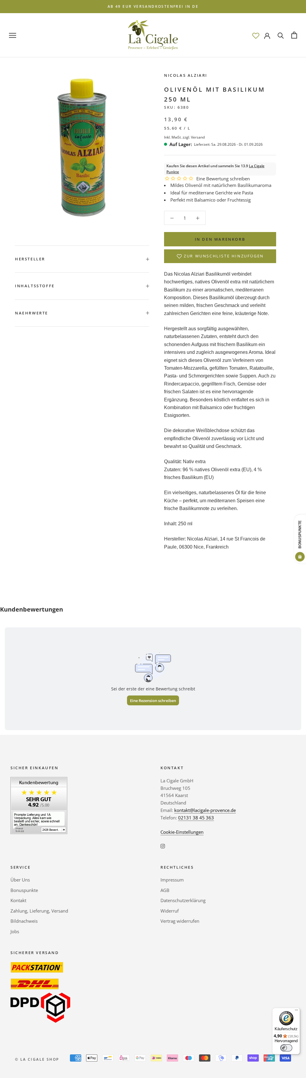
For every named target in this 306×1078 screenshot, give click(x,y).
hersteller (30, 259)
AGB (164, 890)
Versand (198, 137)
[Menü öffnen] (12, 35)
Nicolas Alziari (185, 75)
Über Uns (20, 880)
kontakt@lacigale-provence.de (205, 810)
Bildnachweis (24, 921)
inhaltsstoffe (35, 285)
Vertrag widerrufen (179, 921)
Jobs (14, 931)
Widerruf (169, 911)
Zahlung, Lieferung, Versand (39, 911)
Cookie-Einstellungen (182, 832)
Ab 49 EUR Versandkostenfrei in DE (153, 6)
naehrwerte (31, 313)
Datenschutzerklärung (183, 900)
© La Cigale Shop (37, 1059)
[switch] (286, 1047)
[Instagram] (162, 845)
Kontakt (18, 900)
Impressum (172, 880)
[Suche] (281, 35)
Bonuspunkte (24, 890)
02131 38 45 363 (196, 818)
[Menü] (296, 1011)
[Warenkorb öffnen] (294, 35)
